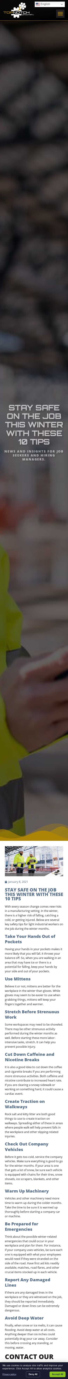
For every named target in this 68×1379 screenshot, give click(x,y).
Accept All (57, 1374)
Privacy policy (9, 1374)
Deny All (33, 1374)
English (43, 4)
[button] (60, 14)
